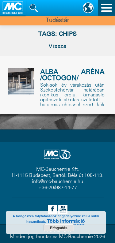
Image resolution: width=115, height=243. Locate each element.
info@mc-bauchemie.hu (57, 181)
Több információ (66, 220)
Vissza (57, 46)
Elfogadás (58, 227)
